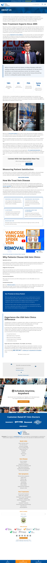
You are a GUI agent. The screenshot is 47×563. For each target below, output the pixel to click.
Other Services (23, 535)
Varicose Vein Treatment (23, 524)
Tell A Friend (23, 483)
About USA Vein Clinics (23, 473)
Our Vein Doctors (23, 474)
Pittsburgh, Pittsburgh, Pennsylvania (19, 400)
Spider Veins (23, 507)
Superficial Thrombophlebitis (23, 498)
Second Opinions (23, 537)
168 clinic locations (11, 284)
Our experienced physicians (34, 150)
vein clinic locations (13, 133)
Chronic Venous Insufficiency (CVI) (23, 495)
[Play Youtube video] (23, 52)
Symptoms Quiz (23, 518)
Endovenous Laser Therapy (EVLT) (13, 199)
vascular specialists (7, 186)
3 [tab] (22, 402)
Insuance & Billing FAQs (24, 477)
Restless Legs (23, 509)
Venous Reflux (23, 515)
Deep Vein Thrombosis (23, 494)
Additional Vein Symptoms (23, 516)
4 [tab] (23, 402)
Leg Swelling (23, 512)
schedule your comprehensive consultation (32, 350)
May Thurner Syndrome (23, 497)
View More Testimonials (23, 405)
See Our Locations (24, 546)
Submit (29, 164)
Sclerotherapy (8, 210)
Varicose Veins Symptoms (23, 506)
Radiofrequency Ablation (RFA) (32, 199)
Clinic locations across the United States (9, 87)
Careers (23, 482)
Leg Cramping (23, 513)
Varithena (23, 531)
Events (23, 485)
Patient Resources (23, 479)
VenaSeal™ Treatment (23, 533)
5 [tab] (24, 402)
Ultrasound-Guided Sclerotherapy (23, 534)
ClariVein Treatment (23, 528)
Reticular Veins (23, 510)
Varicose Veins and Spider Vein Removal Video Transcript (14, 254)
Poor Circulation (23, 491)
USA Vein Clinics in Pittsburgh (27, 387)
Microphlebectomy (9, 220)
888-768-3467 (17, 350)
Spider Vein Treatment (23, 525)
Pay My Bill (23, 480)
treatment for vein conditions (16, 34)
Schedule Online (23, 431)
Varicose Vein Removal (23, 500)
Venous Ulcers (23, 492)
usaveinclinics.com (18, 466)
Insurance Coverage (23, 476)
